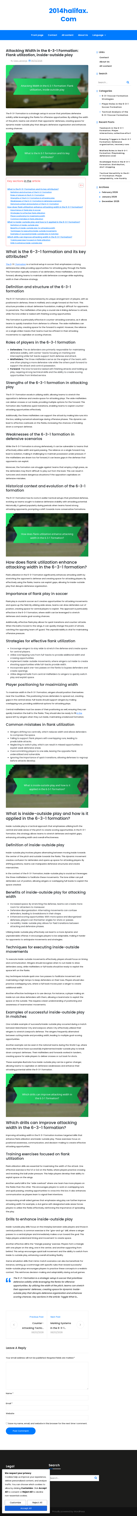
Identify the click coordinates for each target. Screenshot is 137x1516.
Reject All (37, 1502)
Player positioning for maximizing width (27, 216)
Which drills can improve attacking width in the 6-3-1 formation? (39, 237)
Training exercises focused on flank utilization (30, 240)
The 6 (8, 264)
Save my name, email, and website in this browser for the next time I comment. (47, 1423)
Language (97, 35)
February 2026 (110, 192)
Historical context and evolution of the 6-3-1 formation (34, 204)
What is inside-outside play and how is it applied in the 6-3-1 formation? (43, 222)
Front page (37, 35)
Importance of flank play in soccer (25, 210)
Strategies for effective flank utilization (27, 213)
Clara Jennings (20, 60)
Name (9, 1393)
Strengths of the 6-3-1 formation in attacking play (32, 198)
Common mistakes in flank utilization (26, 219)
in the (27, 181)
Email (9, 1403)
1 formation (20, 264)
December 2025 (110, 201)
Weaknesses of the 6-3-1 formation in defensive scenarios (36, 201)
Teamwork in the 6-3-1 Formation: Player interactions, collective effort (115, 130)
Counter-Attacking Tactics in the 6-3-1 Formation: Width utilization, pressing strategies (33, 1325)
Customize (15, 1502)
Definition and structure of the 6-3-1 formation (31, 192)
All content (67, 35)
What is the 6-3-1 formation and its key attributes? (33, 189)
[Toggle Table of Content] (80, 185)
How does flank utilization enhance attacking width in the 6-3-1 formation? (45, 207)
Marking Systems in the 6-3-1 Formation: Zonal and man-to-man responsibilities (61, 1325)
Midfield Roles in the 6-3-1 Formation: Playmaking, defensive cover (113, 153)
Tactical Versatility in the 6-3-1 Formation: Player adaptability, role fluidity (115, 176)
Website (10, 1413)
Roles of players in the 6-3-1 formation (27, 195)
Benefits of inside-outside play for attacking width (32, 228)
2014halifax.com (68, 15)
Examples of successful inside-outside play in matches (34, 234)
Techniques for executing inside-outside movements (33, 231)
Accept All (25, 1508)
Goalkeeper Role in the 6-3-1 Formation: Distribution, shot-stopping (115, 164)
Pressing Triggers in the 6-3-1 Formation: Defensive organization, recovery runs (115, 142)
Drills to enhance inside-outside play (26, 243)
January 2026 (109, 196)
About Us (83, 35)
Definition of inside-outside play (24, 225)
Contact (52, 35)
